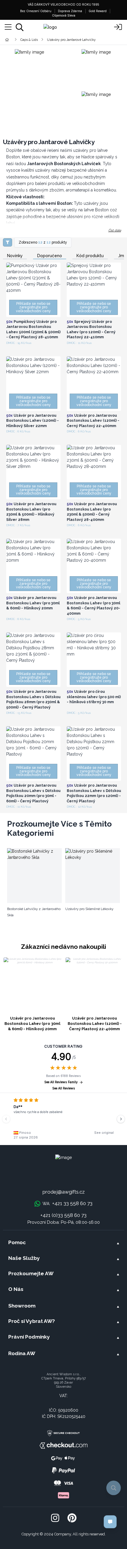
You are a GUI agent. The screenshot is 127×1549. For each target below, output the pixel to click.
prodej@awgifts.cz (64, 1192)
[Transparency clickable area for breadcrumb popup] (38, 39)
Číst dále (114, 230)
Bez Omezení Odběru (35, 11)
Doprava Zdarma (70, 11)
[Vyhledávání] (20, 27)
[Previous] (6, 1119)
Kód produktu (90, 256)
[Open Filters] (7, 242)
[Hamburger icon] (8, 27)
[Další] (121, 1119)
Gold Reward (98, 11)
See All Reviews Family (61, 1082)
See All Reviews (63, 1088)
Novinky (15, 256)
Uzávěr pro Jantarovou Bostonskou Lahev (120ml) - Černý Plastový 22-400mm (95, 1023)
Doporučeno (49, 256)
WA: (67, 1203)
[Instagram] (55, 1518)
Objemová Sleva (63, 15)
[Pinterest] (72, 1518)
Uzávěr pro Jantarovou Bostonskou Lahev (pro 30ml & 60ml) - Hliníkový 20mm (32, 1023)
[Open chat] (110, 1521)
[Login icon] (118, 27)
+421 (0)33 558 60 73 (63, 1215)
